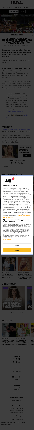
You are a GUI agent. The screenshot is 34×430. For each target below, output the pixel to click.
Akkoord (17, 250)
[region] (17, 215)
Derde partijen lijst (7, 239)
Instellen (17, 245)
